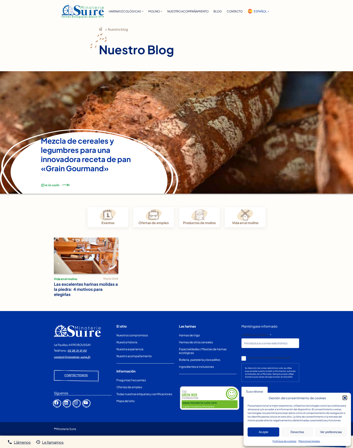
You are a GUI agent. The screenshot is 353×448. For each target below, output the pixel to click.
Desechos (297, 432)
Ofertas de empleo (154, 223)
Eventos (108, 223)
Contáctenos (76, 375)
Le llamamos (53, 442)
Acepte (263, 432)
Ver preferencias (331, 432)
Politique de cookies (284, 441)
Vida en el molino (245, 223)
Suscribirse (254, 391)
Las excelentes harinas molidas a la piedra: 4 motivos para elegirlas (86, 289)
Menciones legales (309, 441)
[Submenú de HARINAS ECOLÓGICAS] (142, 11)
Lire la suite (50, 187)
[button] (345, 398)
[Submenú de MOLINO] (161, 11)
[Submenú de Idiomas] (268, 11)
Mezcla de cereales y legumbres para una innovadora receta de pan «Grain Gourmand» (86, 154)
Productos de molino (199, 223)
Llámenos (22, 442)
